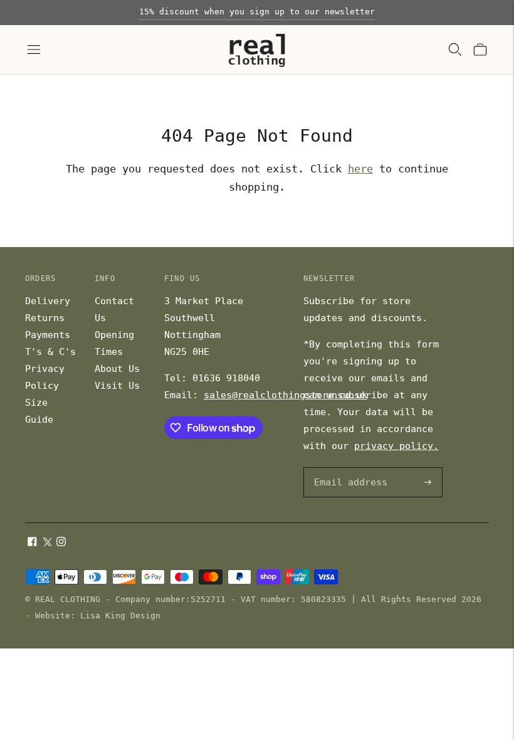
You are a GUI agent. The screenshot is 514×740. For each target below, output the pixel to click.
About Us (117, 368)
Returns (45, 318)
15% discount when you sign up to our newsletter (257, 11)
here (360, 168)
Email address (348, 468)
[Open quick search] (455, 49)
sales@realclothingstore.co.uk (285, 395)
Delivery (47, 301)
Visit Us (117, 385)
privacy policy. (396, 446)
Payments (47, 335)
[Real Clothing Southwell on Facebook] (32, 543)
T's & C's (50, 351)
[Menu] (34, 49)
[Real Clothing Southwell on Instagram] (61, 543)
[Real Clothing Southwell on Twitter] (46, 543)
